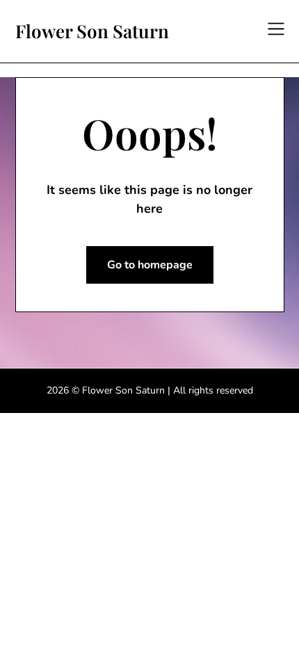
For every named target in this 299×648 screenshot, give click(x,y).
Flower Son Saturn (92, 31)
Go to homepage (150, 265)
